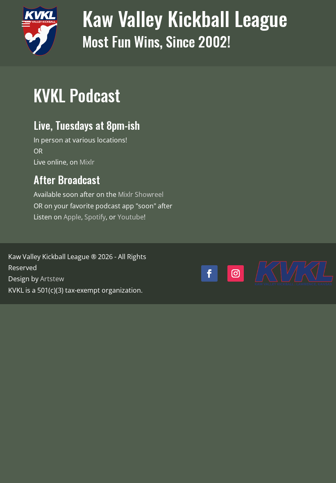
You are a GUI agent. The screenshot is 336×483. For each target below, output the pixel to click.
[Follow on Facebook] (209, 273)
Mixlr (87, 162)
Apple (72, 216)
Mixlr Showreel (140, 194)
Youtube (131, 216)
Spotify (95, 216)
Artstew (52, 278)
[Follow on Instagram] (235, 273)
